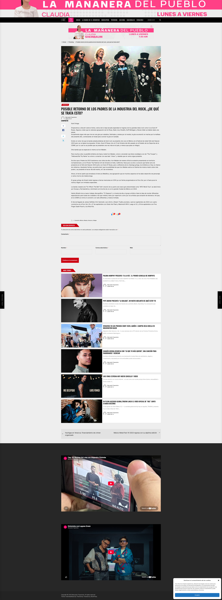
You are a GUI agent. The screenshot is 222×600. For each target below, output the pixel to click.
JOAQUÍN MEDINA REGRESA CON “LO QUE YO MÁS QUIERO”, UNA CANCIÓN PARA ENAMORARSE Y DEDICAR (129, 352)
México (82, 220)
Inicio (78, 20)
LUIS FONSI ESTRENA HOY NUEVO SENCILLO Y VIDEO (120, 376)
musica (86, 220)
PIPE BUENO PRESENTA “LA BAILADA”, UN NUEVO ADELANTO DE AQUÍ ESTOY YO (129, 300)
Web (131, 248)
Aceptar (197, 595)
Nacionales (131, 20)
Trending (114, 20)
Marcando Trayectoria (71, 117)
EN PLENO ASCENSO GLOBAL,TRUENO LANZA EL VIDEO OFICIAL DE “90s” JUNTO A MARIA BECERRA (129, 402)
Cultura (122, 20)
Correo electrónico (102, 248)
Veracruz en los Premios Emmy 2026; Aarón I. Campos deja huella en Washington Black (129, 327)
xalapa (95, 220)
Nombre (64, 248)
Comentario (65, 234)
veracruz (90, 220)
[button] (218, 580)
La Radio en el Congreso (91, 20)
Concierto (76, 220)
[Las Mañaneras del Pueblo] (111, 32)
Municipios (105, 20)
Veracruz (140, 20)
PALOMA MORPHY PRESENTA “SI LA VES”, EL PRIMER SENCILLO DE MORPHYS (129, 275)
